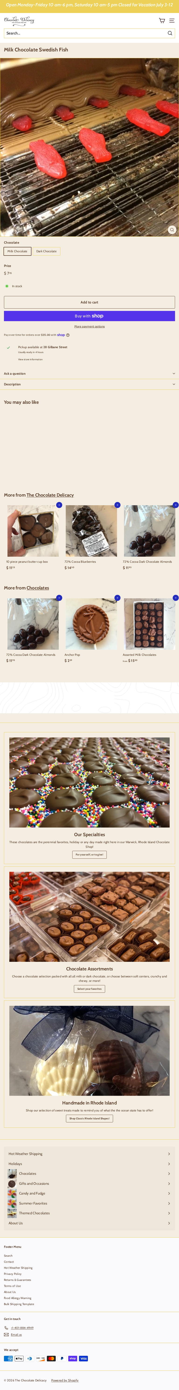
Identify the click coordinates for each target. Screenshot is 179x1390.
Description (12, 384)
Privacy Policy (13, 1274)
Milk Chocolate (17, 251)
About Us (10, 1292)
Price (7, 266)
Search (8, 1255)
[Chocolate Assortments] (89, 917)
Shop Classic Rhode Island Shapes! (89, 1118)
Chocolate (11, 242)
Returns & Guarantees (17, 1280)
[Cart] (161, 20)
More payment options (89, 326)
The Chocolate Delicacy (50, 495)
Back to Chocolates (92, 698)
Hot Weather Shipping (18, 1267)
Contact (9, 1261)
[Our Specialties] (89, 782)
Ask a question (15, 373)
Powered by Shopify (65, 1380)
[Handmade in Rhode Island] (89, 1051)
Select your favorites (89, 988)
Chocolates (38, 588)
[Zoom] (172, 229)
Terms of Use (12, 1286)
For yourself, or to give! (89, 854)
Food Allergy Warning (17, 1298)
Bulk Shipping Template (19, 1304)
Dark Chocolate (46, 251)
